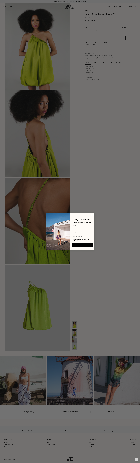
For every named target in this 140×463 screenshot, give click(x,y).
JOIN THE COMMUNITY (82, 244)
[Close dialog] (92, 215)
